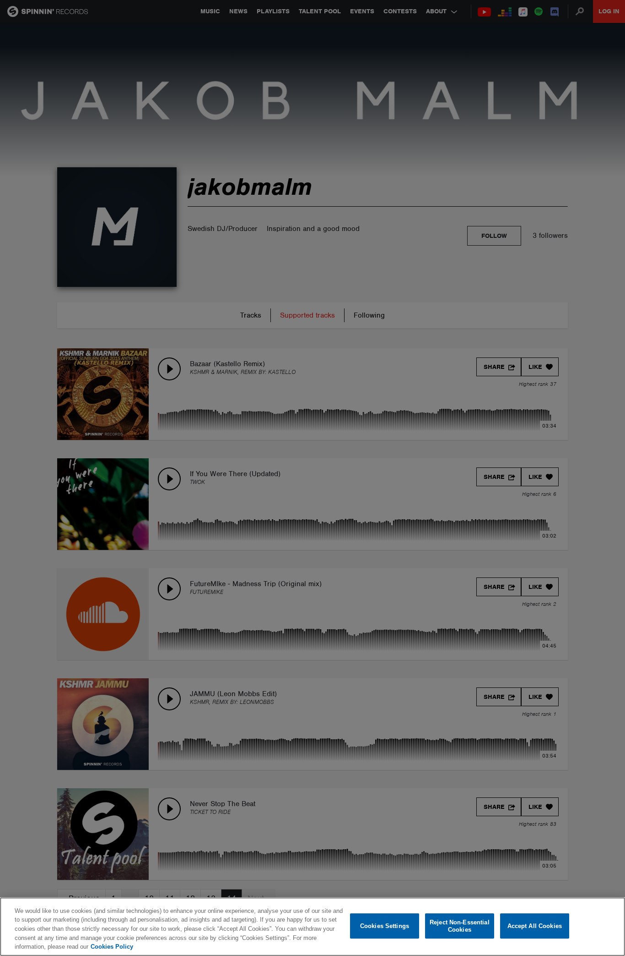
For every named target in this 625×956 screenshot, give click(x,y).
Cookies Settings (384, 926)
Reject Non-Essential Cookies (460, 926)
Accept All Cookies (534, 926)
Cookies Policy (112, 946)
